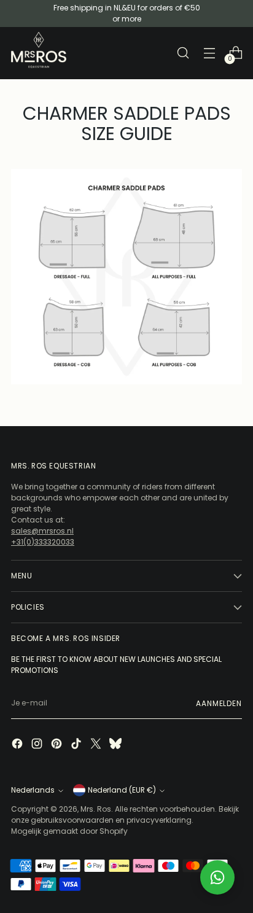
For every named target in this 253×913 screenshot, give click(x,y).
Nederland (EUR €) (122, 790)
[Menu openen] (209, 53)
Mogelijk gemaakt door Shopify (69, 831)
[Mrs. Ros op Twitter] (97, 745)
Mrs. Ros (95, 809)
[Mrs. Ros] (38, 50)
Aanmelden (219, 703)
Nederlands (33, 790)
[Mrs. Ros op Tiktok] (77, 745)
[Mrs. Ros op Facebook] (18, 745)
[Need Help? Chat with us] (217, 877)
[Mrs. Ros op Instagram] (38, 745)
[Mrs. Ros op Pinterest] (57, 745)
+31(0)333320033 (42, 542)
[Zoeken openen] (182, 53)
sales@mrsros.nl (42, 531)
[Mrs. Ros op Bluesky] (116, 745)
